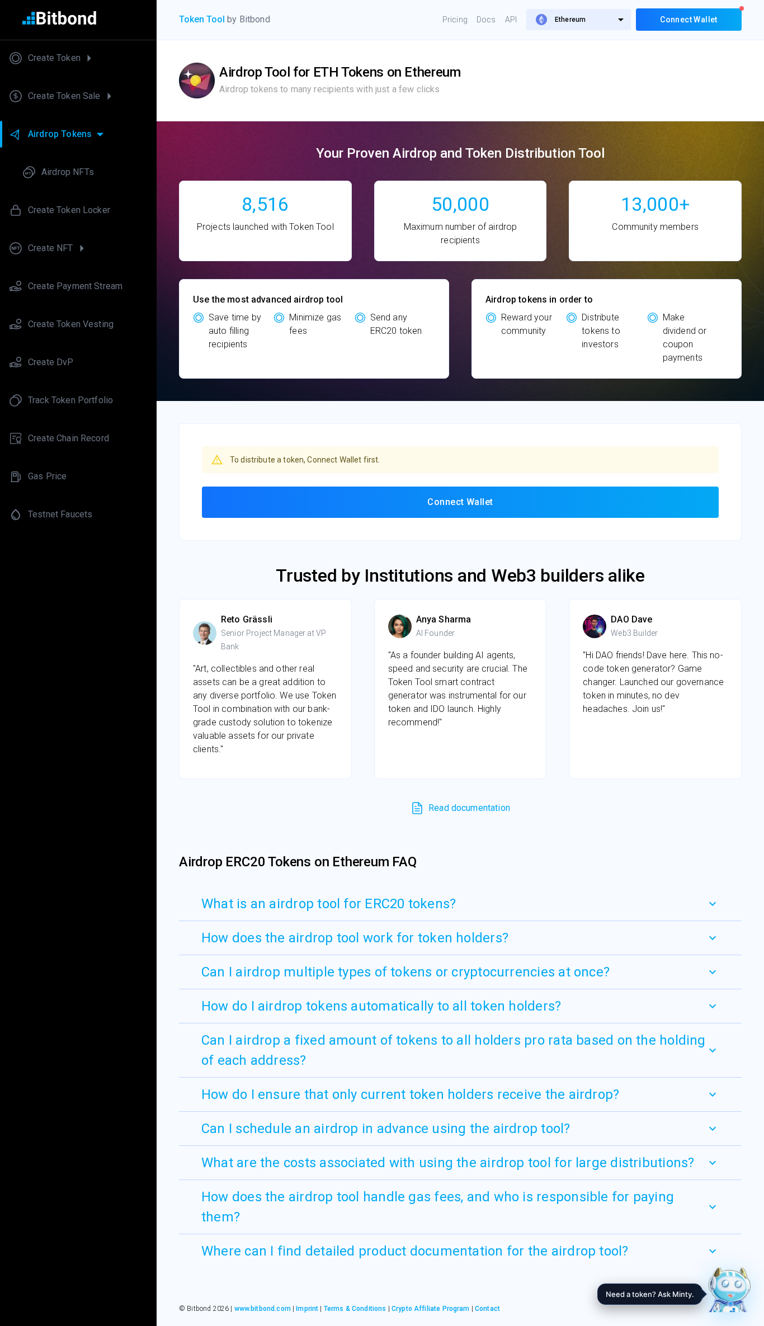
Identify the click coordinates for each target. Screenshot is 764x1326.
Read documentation (469, 808)
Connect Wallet (460, 502)
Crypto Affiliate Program (431, 1309)
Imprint (307, 1309)
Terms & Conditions (355, 1309)
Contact (487, 1309)
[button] (460, 904)
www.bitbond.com (262, 1309)
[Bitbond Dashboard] (78, 20)
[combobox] (578, 19)
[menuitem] (578, 19)
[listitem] (78, 58)
